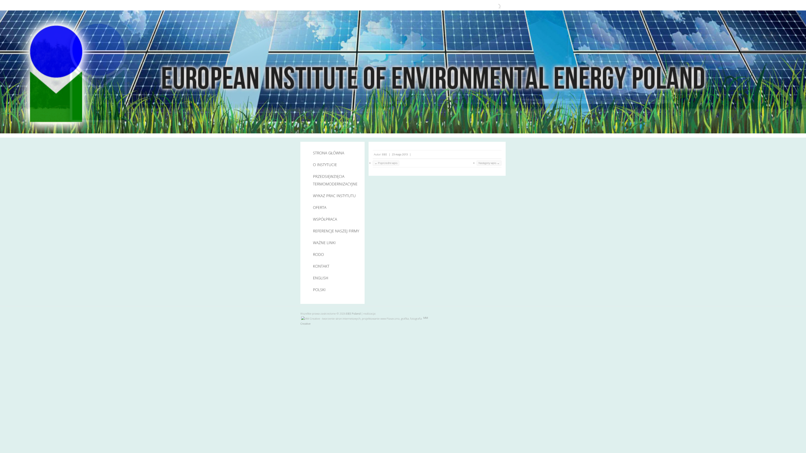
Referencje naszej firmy (336, 230)
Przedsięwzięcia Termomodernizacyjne (335, 180)
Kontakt (321, 266)
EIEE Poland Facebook (495, 5)
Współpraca (325, 219)
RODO (318, 254)
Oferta (319, 207)
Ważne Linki (324, 242)
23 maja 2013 (400, 154)
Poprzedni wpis (386, 163)
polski (319, 289)
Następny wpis (489, 163)
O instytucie (325, 164)
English (320, 277)
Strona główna (328, 152)
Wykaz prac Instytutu (334, 195)
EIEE (384, 154)
